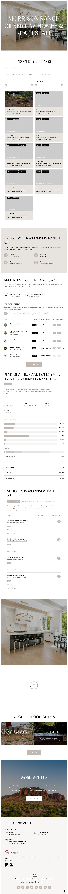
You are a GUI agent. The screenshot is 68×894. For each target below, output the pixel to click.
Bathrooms (29, 74)
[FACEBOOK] (18, 887)
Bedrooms (48, 74)
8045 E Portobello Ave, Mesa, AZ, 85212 (17, 541)
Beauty (37, 313)
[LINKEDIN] (27, 887)
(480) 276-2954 (43, 834)
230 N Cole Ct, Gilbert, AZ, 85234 (15, 559)
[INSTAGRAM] (22, 887)
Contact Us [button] (34, 798)
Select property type (12, 74)
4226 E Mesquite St (15, 342)
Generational (13, 340)
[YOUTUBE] (31, 887)
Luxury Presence (46, 879)
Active (30, 313)
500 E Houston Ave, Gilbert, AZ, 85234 (16, 577)
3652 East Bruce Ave (16, 356)
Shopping (23, 313)
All (6, 313)
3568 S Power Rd (14, 326)
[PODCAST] (40, 887)
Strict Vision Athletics (16, 347)
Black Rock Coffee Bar (16, 324)
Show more (34, 364)
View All (34, 752)
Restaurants (14, 313)
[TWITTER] (36, 887)
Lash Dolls (12, 354)
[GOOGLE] (45, 887)
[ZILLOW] (49, 887)
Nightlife (45, 313)
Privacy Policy (41, 882)
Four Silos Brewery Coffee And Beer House (18, 331)
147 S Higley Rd (14, 334)
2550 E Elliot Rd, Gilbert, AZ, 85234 (15, 522)
